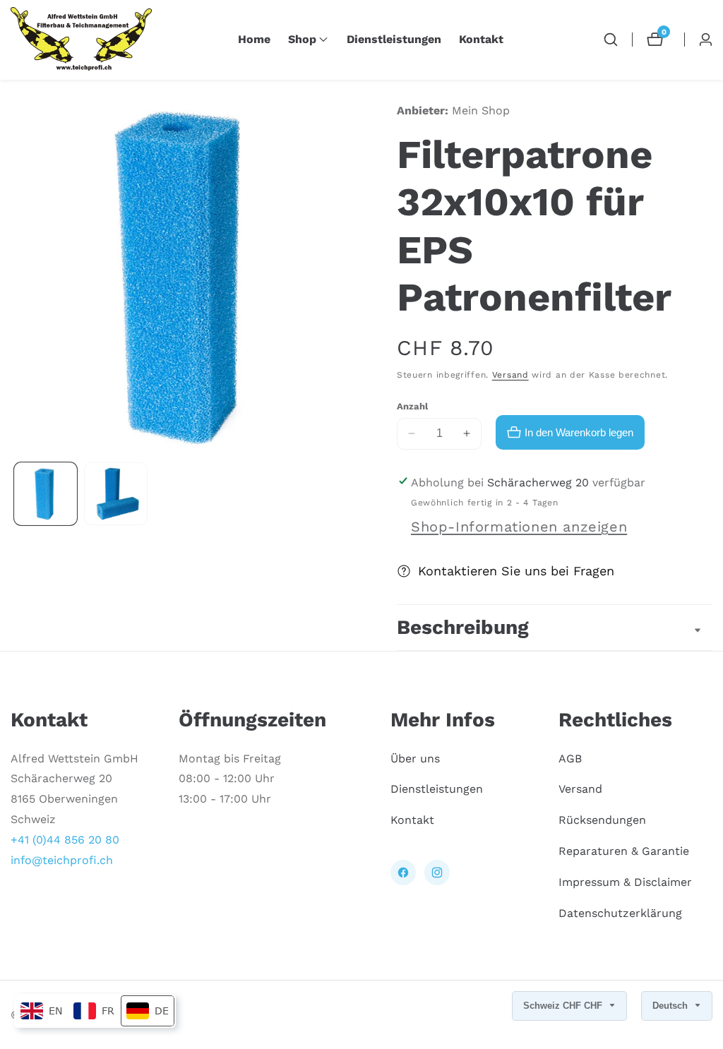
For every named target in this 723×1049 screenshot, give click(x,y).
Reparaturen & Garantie (623, 851)
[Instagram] (437, 872)
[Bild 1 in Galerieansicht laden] (45, 493)
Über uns (415, 758)
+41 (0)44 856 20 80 (65, 839)
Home (254, 39)
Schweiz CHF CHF (564, 1005)
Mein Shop (481, 110)
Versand (510, 375)
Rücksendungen (602, 820)
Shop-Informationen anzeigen (519, 526)
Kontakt (481, 39)
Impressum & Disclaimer (625, 882)
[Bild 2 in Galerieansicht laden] (115, 493)
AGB (570, 758)
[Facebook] (403, 872)
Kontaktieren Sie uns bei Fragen (516, 570)
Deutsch (671, 1005)
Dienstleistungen (394, 39)
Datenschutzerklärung (620, 913)
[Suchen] (611, 39)
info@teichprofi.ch (62, 860)
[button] (302, 39)
